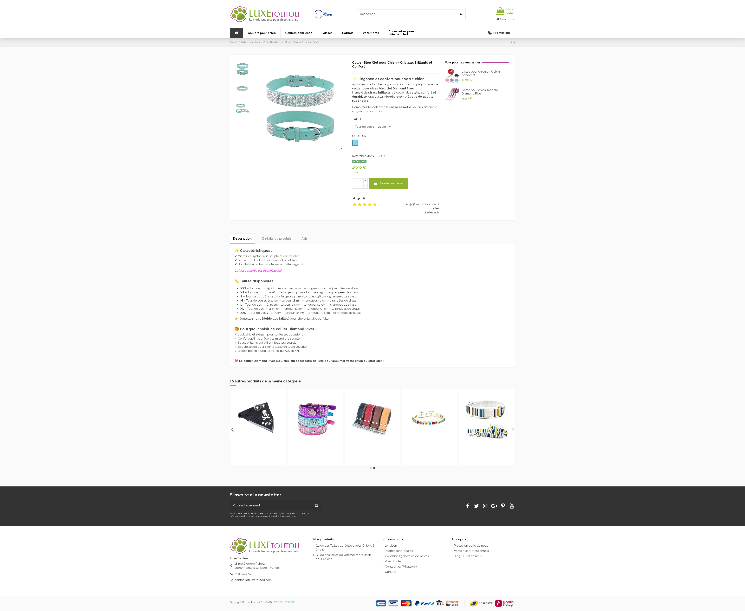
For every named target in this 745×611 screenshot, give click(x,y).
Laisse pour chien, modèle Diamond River (480, 91)
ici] (280, 270)
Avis (304, 238)
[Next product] (514, 42)
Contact (390, 572)
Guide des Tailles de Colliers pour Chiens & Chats (345, 547)
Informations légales (399, 551)
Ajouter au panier (391, 183)
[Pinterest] (364, 199)
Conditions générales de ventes (407, 556)
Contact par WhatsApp (401, 566)
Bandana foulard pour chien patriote (255, 452)
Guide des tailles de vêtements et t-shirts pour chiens (343, 557)
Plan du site (393, 561)
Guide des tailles (275, 318)
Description (242, 238)
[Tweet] (358, 199)
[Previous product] (512, 42)
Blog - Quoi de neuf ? (468, 556)
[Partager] (354, 199)
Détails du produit (276, 238)
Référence (359, 156)
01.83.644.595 (244, 574)
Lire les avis (431, 212)
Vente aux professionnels (471, 551)
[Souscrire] (316, 505)
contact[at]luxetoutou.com (253, 580)
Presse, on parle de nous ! (471, 545)
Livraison (391, 545)
